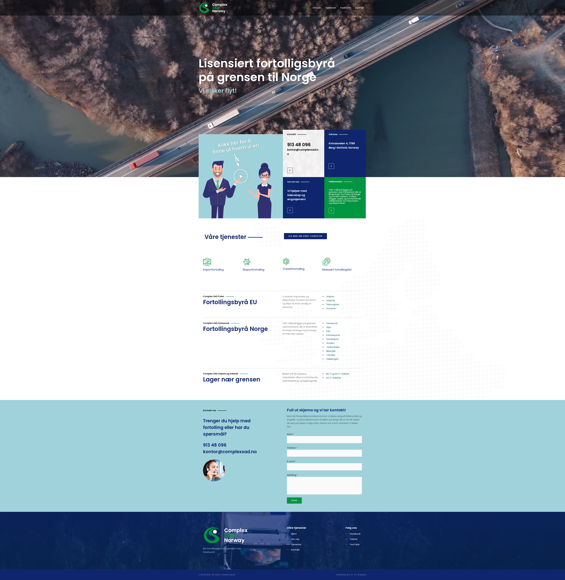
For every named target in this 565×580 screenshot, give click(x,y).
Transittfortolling (293, 269)
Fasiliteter (345, 7)
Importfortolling (213, 269)
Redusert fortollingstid (336, 269)
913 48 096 (299, 145)
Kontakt (359, 7)
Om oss (317, 7)
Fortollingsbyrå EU (230, 302)
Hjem (305, 7)
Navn (291, 434)
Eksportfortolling (253, 269)
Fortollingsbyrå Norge (235, 329)
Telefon (292, 447)
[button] (240, 176)
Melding (292, 475)
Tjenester (330, 7)
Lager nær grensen (231, 379)
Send (294, 500)
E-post (291, 461)
